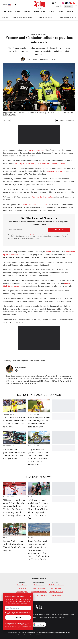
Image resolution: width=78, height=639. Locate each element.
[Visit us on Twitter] (66, 3)
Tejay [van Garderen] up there (43, 197)
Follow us (61, 120)
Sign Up (18, 618)
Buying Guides (39, 11)
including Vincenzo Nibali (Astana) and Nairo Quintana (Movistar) (40, 163)
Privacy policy (56, 614)
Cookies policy (69, 614)
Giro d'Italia (22, 588)
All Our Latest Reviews (56, 585)
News (10, 11)
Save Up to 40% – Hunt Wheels (22, 17)
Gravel (60, 11)
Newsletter (71, 120)
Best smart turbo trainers (39, 592)
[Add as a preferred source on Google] (39, 624)
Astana (48, 252)
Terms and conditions (41, 614)
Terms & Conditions (16, 626)
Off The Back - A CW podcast (67, 17)
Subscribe (68, 6)
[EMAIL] (16, 370)
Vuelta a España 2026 (45, 17)
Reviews (27, 11)
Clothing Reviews (56, 595)
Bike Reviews (56, 588)
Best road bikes (39, 585)
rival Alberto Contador (36, 150)
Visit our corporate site (63, 632)
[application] (39, 338)
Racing (18, 11)
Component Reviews (56, 592)
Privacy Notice (63, 235)
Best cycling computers (39, 595)
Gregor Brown (32, 59)
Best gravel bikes (39, 588)
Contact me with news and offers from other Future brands (18, 613)
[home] (5, 11)
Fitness (51, 11)
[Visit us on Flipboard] (74, 3)
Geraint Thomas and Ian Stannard (34, 205)
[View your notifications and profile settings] (15, 5)
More (69, 11)
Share (8, 120)
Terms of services (31, 235)
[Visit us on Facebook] (68, 3)
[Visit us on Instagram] (63, 3)
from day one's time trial (56, 171)
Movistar (68, 252)
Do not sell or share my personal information (46, 617)
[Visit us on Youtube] (71, 3)
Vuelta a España (22, 592)
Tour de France (42, 34)
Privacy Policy (24, 624)
